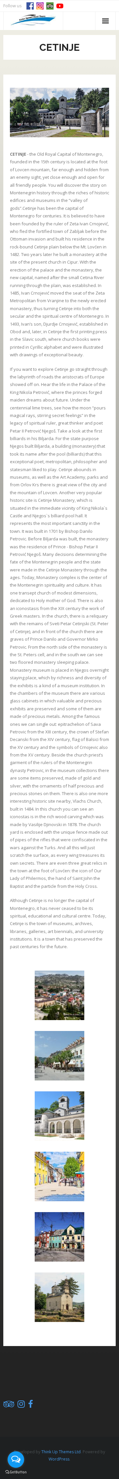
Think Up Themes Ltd (61, 1452)
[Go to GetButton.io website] (15, 1472)
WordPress (59, 1459)
